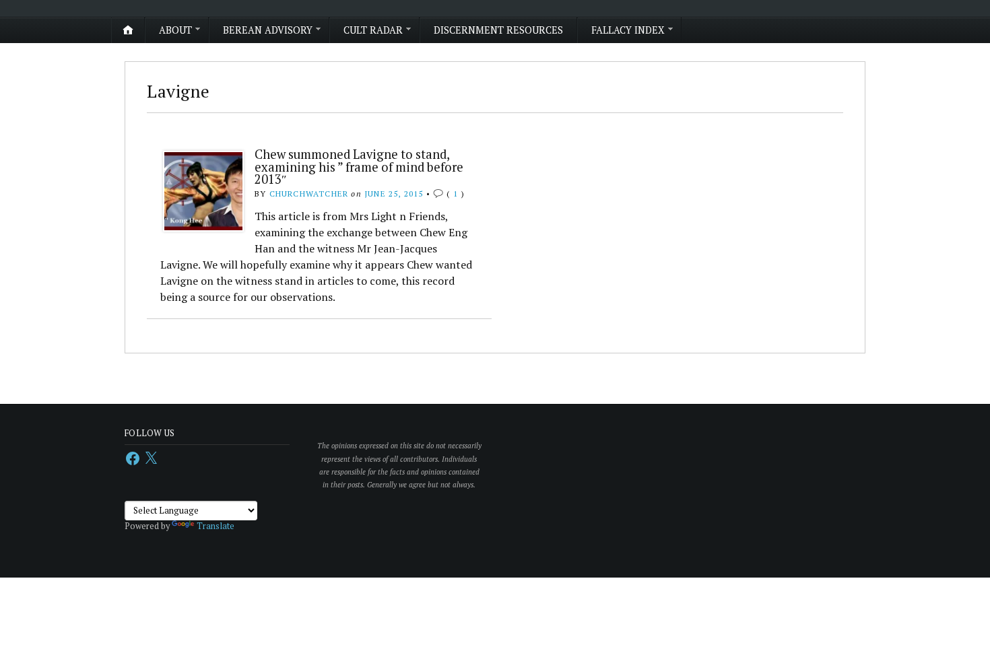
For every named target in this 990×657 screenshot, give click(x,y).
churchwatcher (309, 193)
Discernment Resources (498, 30)
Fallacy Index (628, 30)
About (175, 30)
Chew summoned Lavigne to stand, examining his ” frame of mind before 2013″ (359, 166)
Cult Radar (373, 30)
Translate (215, 526)
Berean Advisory (267, 30)
